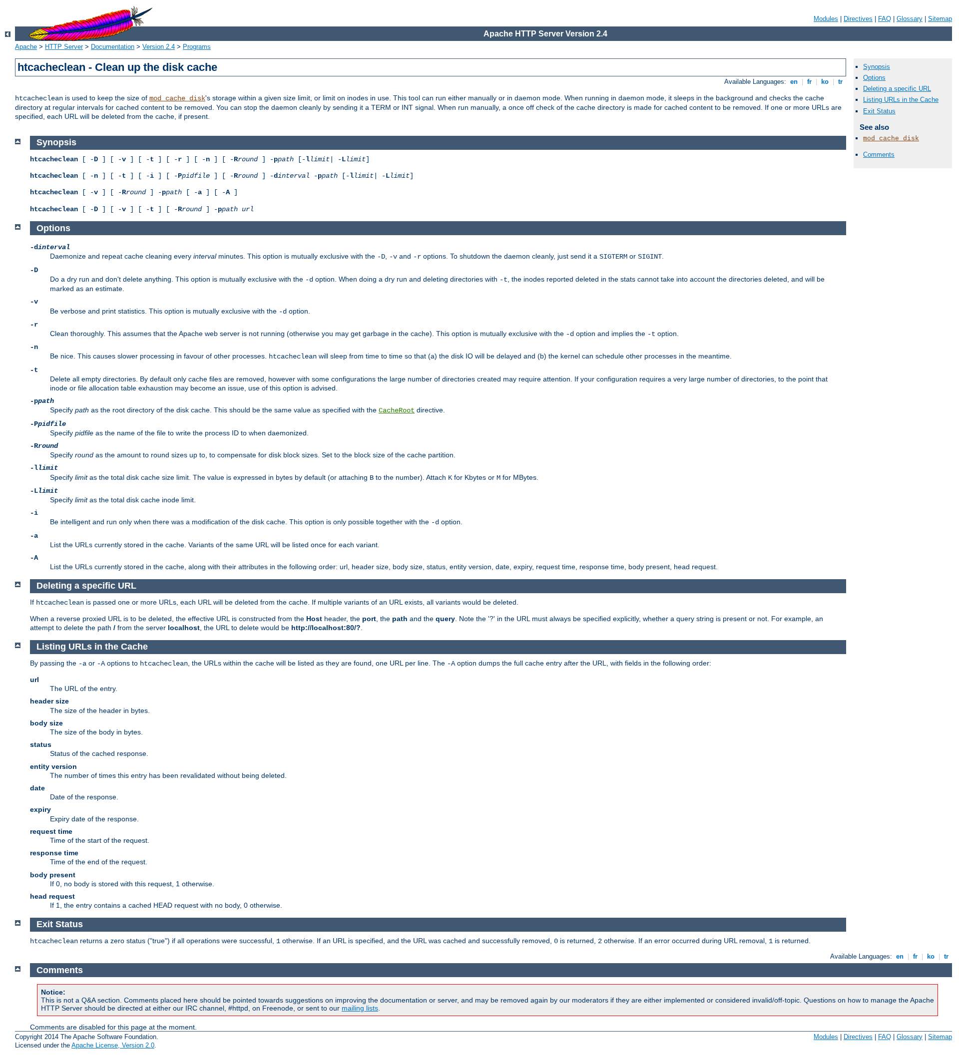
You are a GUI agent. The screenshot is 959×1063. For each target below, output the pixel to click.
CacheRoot (397, 410)
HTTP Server (64, 46)
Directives (858, 18)
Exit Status (879, 111)
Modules (826, 18)
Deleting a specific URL (897, 88)
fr (809, 81)
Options (874, 77)
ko (825, 81)
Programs (197, 46)
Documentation (112, 46)
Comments (879, 154)
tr (840, 81)
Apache (26, 46)
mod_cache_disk (177, 98)
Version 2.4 (158, 46)
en (794, 81)
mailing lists (360, 1008)
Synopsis (876, 66)
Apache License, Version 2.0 (112, 1045)
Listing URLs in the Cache (901, 99)
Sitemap (940, 18)
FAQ (884, 18)
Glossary (910, 18)
